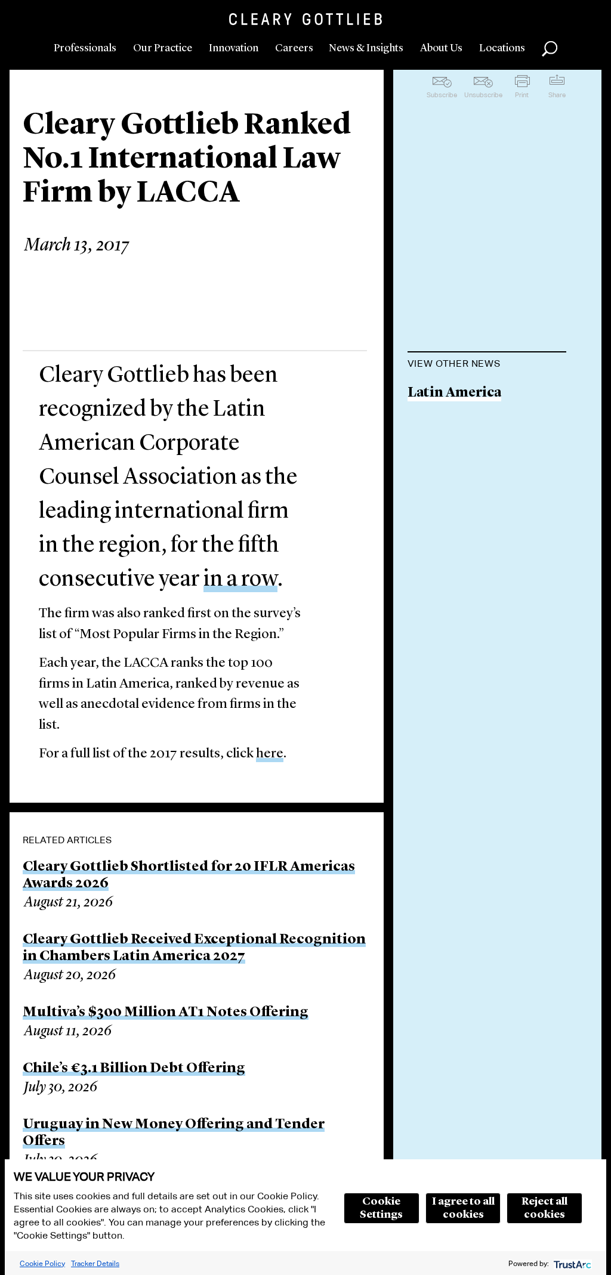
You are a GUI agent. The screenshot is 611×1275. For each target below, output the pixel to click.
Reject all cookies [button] (544, 1208)
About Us (441, 48)
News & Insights (366, 48)
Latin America (454, 393)
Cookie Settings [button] (381, 1208)
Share (557, 95)
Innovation (233, 48)
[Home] (305, 19)
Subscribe (442, 95)
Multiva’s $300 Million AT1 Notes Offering (165, 1012)
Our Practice (162, 48)
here (269, 754)
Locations (502, 48)
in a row (240, 579)
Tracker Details (95, 1263)
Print (522, 95)
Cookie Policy (42, 1263)
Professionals (85, 48)
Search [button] (549, 49)
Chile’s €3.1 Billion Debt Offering (134, 1069)
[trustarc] (571, 1263)
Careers (294, 48)
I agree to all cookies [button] (463, 1208)
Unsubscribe (483, 95)
